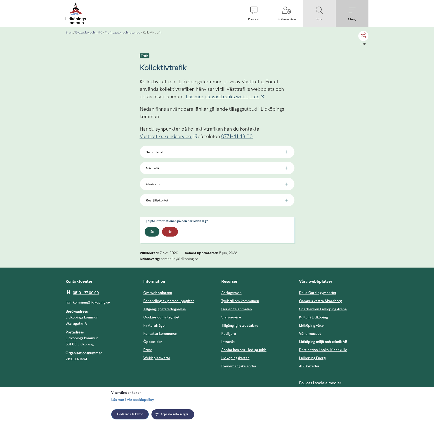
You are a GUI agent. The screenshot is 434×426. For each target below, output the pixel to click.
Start (69, 32)
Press (147, 349)
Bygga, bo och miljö (88, 32)
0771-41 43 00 (237, 136)
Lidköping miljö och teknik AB (323, 341)
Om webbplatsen (157, 292)
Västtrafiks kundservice (169, 136)
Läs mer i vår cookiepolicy (132, 400)
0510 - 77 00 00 (86, 292)
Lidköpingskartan (256, 358)
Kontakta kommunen (160, 333)
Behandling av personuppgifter (168, 301)
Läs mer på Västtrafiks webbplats (225, 96)
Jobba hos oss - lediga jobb (244, 349)
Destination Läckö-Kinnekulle (333, 349)
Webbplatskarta (156, 358)
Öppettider (152, 341)
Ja (152, 231)
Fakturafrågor (154, 325)
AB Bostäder (331, 366)
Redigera (228, 333)
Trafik (144, 56)
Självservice (252, 317)
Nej (170, 231)
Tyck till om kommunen (256, 301)
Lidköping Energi (333, 358)
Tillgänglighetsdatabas (256, 325)
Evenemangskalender (256, 366)
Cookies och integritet (161, 317)
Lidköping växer (312, 325)
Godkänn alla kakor (130, 414)
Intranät (249, 341)
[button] (253, 13)
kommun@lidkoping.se (91, 302)
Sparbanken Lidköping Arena (323, 309)
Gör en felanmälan (236, 309)
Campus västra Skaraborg (320, 301)
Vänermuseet (310, 333)
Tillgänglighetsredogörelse (164, 309)
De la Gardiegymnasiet (317, 292)
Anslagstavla (231, 292)
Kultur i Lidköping (313, 317)
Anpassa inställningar (174, 414)
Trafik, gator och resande (122, 32)
